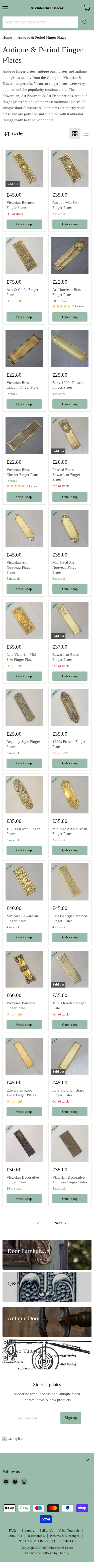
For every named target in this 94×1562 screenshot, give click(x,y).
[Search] (84, 22)
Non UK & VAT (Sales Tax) (37, 1541)
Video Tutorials (68, 1530)
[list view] (85, 133)
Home (7, 37)
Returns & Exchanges (64, 1536)
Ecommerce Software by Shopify (47, 1553)
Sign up (71, 1418)
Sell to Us (46, 1530)
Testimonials (36, 1536)
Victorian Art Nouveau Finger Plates (19, 567)
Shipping (28, 1530)
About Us (15, 1536)
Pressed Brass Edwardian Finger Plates (66, 474)
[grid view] (74, 133)
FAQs (12, 1530)
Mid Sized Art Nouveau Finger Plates (65, 567)
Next (58, 1223)
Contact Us (67, 1541)
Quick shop (24, 224)
